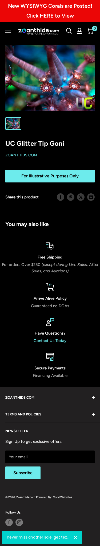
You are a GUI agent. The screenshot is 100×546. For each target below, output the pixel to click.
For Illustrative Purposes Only (50, 175)
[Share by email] (91, 197)
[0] (90, 31)
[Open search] (69, 31)
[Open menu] (8, 31)
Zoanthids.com (21, 155)
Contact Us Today (50, 340)
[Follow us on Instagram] (19, 522)
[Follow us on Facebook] (9, 522)
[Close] (76, 537)
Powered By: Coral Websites (54, 497)
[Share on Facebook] (60, 197)
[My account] (79, 31)
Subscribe (23, 472)
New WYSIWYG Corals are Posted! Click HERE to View (50, 11)
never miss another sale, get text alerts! (38, 537)
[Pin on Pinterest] (70, 197)
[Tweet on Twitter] (81, 197)
